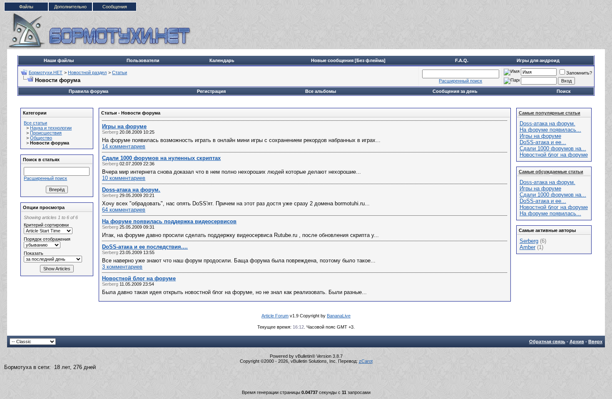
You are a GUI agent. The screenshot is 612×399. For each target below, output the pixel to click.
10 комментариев (123, 178)
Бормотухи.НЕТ (45, 72)
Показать (33, 253)
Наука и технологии (51, 127)
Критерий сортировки (46, 224)
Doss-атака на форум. (131, 190)
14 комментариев (123, 146)
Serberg (529, 241)
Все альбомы (320, 91)
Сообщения (114, 6)
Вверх (595, 341)
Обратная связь (547, 341)
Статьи (119, 72)
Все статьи (35, 122)
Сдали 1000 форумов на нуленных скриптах (161, 158)
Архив (577, 341)
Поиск (564, 91)
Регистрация (211, 91)
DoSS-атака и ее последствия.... (145, 247)
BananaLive (339, 315)
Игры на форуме (124, 126)
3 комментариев (122, 267)
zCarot (366, 361)
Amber (527, 247)
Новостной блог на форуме (139, 278)
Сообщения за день (455, 91)
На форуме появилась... (550, 130)
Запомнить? (579, 72)
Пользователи (143, 60)
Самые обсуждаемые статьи (551, 171)
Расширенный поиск (460, 80)
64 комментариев (123, 210)
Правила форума (88, 91)
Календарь (221, 60)
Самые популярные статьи (549, 112)
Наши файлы (59, 60)
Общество (41, 137)
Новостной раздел (87, 72)
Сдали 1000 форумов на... (553, 148)
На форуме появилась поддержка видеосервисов (169, 221)
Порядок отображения (47, 239)
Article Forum (275, 315)
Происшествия (46, 132)
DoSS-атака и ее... (543, 142)
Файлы (26, 6)
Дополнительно (70, 6)
